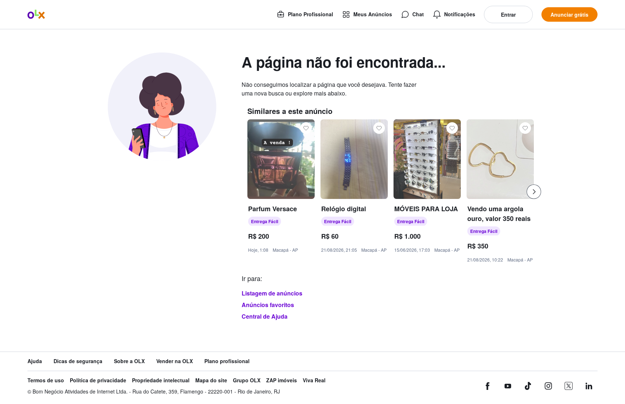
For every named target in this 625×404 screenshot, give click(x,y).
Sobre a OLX (129, 361)
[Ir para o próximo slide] (534, 191)
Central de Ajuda (265, 316)
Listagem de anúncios (272, 293)
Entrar (508, 14)
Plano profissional (227, 361)
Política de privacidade (98, 380)
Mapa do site (211, 380)
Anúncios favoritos (268, 305)
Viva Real (314, 380)
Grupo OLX (246, 380)
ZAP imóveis (281, 380)
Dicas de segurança (78, 361)
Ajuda (34, 361)
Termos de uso (45, 380)
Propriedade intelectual (161, 380)
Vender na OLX (174, 361)
